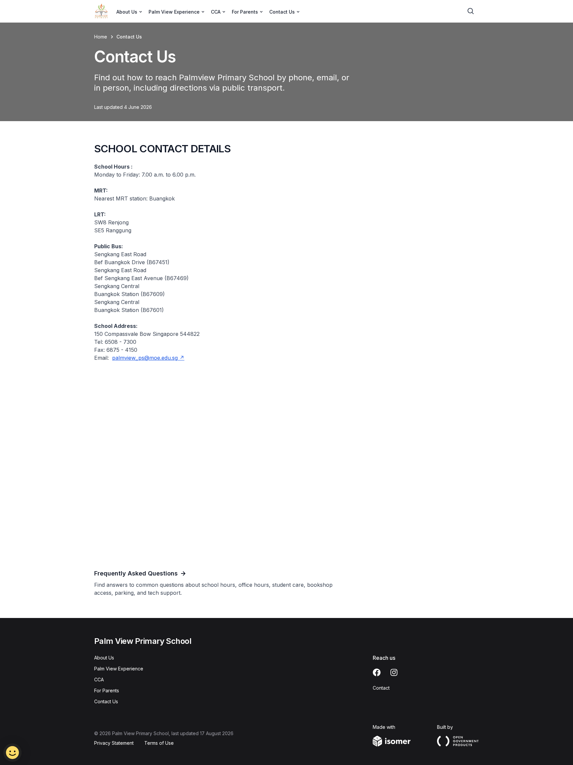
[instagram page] (394, 672)
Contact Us (106, 701)
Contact (381, 688)
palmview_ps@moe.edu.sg (145, 357)
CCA (99, 679)
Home (100, 36)
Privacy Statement (114, 743)
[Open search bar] (471, 11)
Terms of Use (159, 743)
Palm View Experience (118, 668)
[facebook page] (377, 672)
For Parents (106, 690)
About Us (104, 657)
